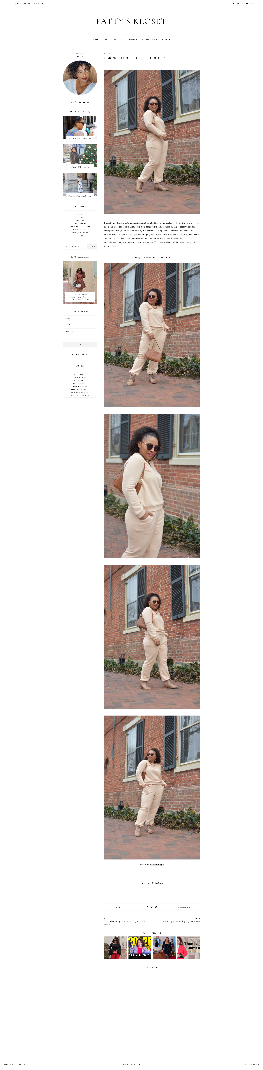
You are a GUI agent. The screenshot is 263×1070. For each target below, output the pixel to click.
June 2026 (79, 377)
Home (8, 4)
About (27, 4)
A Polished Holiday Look (80, 167)
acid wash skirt (80, 233)
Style (95, 39)
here (160, 883)
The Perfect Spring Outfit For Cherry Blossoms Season (124, 921)
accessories (80, 224)
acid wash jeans (80, 230)
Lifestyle (130, 39)
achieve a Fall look (80, 227)
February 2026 (80, 390)
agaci (80, 236)
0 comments (184, 907)
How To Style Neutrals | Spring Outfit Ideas (181, 920)
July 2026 (80, 374)
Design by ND (252, 1064)
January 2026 (79, 393)
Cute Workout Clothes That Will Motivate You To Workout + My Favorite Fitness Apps (81, 139)
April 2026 (79, 383)
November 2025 (80, 396)
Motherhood (148, 39)
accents (80, 221)
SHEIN (154, 223)
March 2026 (79, 386)
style (121, 907)
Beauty (116, 39)
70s (80, 215)
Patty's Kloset (131, 21)
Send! (80, 344)
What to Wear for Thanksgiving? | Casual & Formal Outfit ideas (80, 296)
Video (105, 39)
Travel (164, 39)
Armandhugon (157, 864)
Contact (38, 4)
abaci (80, 218)
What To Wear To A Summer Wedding (81, 196)
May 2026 (80, 380)
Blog (17, 4)
